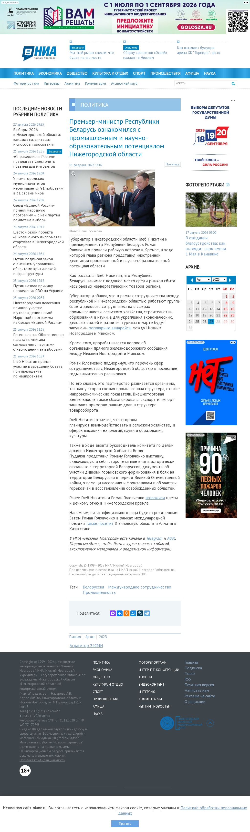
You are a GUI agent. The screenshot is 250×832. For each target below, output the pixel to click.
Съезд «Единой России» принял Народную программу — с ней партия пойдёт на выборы (36, 212)
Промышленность (99, 592)
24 (191, 322)
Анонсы (145, 677)
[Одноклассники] (126, 613)
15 (226, 309)
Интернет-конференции (159, 670)
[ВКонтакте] (120, 613)
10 (191, 309)
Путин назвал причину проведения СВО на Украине (38, 288)
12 (205, 309)
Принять (125, 823)
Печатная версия (199, 684)
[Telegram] (147, 613)
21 (218, 315)
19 (205, 315)
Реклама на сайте (200, 695)
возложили (155, 497)
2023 (103, 636)
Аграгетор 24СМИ (86, 645)
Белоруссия (93, 587)
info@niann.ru (40, 715)
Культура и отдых (110, 73)
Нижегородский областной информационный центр (40, 686)
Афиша (192, 73)
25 (197, 322)
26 (205, 322)
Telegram (154, 538)
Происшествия (165, 73)
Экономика (50, 73)
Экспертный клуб (124, 83)
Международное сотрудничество (139, 587)
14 (218, 309)
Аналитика (72, 83)
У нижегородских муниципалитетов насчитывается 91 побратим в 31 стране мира (38, 185)
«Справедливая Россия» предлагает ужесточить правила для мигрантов (34, 161)
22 (226, 315)
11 (197, 309)
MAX (171, 538)
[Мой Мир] (133, 613)
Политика (23, 73)
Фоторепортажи (26, 83)
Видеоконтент (152, 684)
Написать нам (197, 690)
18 (197, 315)
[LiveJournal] (140, 613)
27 (211, 322)
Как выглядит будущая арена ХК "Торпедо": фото (198, 50)
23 (232, 315)
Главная (75, 636)
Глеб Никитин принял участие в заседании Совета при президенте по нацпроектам (37, 368)
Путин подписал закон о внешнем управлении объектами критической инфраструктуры (34, 266)
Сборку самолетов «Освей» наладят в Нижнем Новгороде (145, 57)
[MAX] (113, 613)
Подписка (193, 667)
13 (211, 309)
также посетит (100, 523)
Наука (209, 73)
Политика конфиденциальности (42, 760)
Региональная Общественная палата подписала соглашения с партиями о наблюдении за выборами (38, 342)
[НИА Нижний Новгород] (39, 59)
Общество (77, 73)
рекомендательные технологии (42, 755)
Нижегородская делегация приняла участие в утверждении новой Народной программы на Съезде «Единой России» (37, 312)
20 (211, 315)
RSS (188, 679)
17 (191, 315)
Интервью (52, 83)
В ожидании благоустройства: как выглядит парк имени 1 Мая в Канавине (206, 246)
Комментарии (95, 83)
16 (232, 309)
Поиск (190, 673)
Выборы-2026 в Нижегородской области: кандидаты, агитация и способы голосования (37, 137)
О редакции (195, 701)
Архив (89, 636)
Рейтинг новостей (154, 706)
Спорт (139, 73)
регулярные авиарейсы (110, 328)
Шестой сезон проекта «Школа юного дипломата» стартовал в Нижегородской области (38, 239)
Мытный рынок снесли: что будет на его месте (92, 55)
